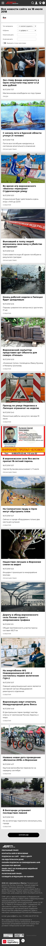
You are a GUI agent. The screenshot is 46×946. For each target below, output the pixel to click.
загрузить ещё (23, 835)
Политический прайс (12, 874)
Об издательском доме (13, 859)
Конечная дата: (8, 39)
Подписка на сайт (10, 856)
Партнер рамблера (31, 935)
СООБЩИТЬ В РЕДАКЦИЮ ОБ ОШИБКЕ (18, 877)
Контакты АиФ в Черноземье (15, 853)
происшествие (10, 149)
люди (5, 96)
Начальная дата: (8, 35)
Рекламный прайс (10, 850)
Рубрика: (6, 30)
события (7, 205)
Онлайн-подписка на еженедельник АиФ (21, 862)
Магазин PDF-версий (11, 865)
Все (4, 18)
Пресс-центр (26, 856)
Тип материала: (8, 26)
